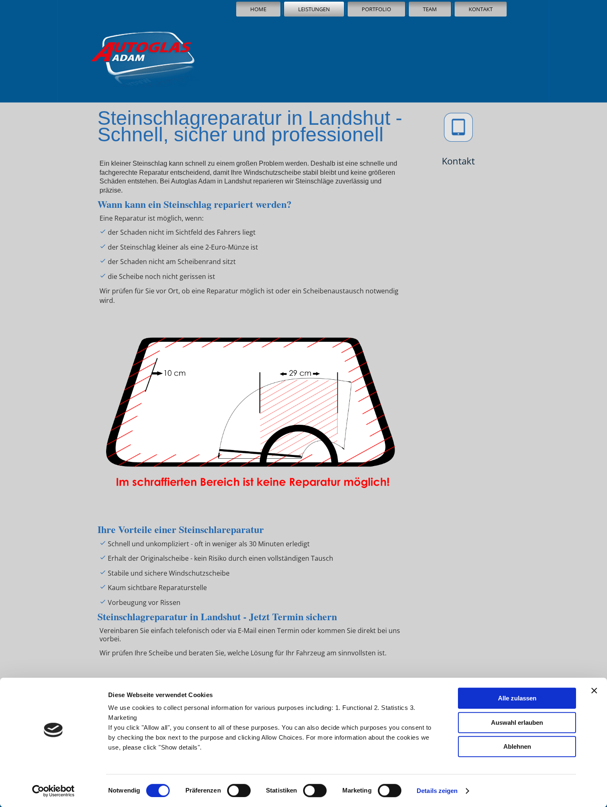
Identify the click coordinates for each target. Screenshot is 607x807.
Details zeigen (437, 790)
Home (258, 9)
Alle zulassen (517, 698)
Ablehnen (517, 746)
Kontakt (481, 9)
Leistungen (314, 9)
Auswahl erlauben (517, 722)
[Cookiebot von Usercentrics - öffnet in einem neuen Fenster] (53, 791)
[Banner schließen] (594, 690)
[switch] (239, 790)
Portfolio (376, 9)
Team (430, 9)
